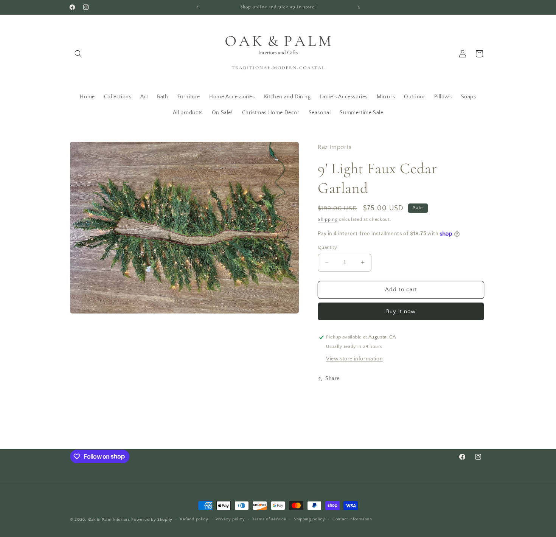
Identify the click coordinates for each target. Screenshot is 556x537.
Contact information (352, 519)
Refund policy (194, 519)
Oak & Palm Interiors (109, 519)
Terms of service (269, 519)
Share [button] (332, 379)
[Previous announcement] (197, 7)
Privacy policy (230, 519)
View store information (354, 359)
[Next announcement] (358, 7)
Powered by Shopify (151, 519)
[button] (78, 53)
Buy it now (401, 311)
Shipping (328, 219)
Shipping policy (309, 519)
